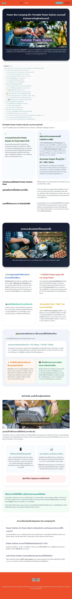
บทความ (26, 3)
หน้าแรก (21, 3)
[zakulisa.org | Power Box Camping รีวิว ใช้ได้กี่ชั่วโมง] (9, 3)
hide (11, 66)
